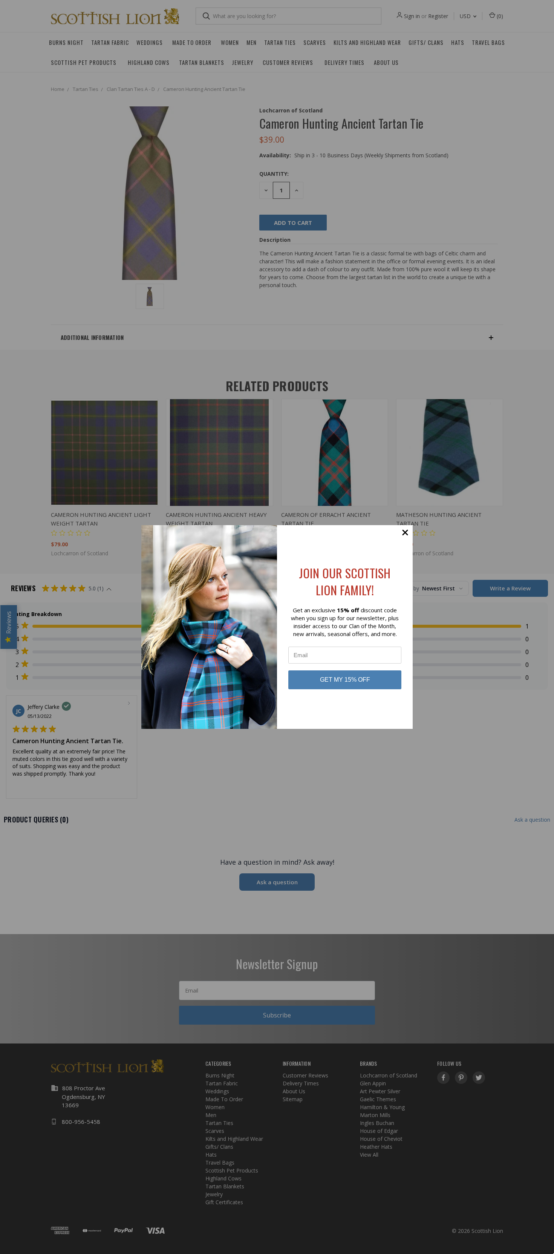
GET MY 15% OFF (345, 679)
